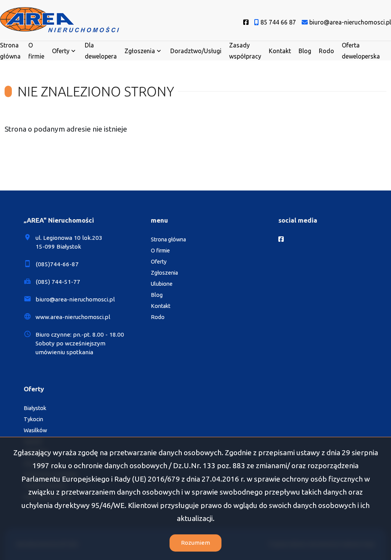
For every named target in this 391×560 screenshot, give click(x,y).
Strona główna (10, 51)
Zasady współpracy (245, 51)
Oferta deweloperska (361, 51)
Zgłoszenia (164, 273)
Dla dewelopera (101, 51)
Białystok (35, 408)
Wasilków (35, 430)
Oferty (60, 50)
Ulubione (162, 284)
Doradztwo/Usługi (195, 50)
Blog (305, 50)
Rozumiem (195, 542)
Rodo (326, 50)
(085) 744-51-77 (58, 281)
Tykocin (33, 419)
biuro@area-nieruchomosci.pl (75, 299)
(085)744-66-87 (57, 264)
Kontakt (280, 50)
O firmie (36, 51)
